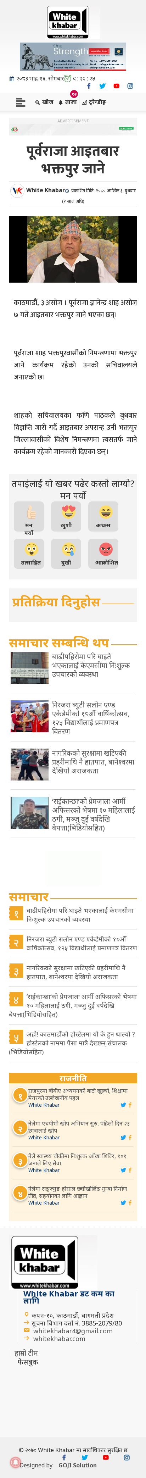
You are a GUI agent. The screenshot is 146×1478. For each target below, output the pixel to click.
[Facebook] (88, 86)
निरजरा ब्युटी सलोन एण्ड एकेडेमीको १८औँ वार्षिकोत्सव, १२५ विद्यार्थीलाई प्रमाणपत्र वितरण (82, 943)
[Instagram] (130, 86)
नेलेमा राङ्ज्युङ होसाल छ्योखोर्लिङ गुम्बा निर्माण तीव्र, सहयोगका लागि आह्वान (77, 1192)
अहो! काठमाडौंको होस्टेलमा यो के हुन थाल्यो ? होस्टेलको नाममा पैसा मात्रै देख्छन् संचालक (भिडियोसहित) (72, 1043)
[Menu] (20, 101)
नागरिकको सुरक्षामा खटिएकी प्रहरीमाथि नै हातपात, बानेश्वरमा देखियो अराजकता (76, 972)
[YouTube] (116, 86)
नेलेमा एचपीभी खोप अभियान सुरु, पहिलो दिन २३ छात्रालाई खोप (79, 1126)
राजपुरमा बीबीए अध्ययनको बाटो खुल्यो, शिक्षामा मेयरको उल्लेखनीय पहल (78, 1094)
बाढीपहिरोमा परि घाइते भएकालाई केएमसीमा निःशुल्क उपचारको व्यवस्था (80, 914)
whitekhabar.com (59, 1338)
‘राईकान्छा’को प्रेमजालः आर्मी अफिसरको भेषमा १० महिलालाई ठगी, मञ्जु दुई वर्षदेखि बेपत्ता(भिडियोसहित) (73, 1005)
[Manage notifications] (15, 1462)
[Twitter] (102, 86)
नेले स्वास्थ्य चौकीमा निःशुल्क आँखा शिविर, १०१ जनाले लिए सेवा (77, 1159)
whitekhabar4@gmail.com (73, 1331)
